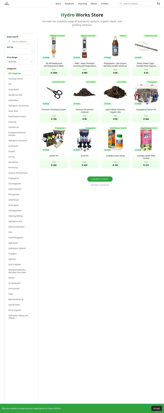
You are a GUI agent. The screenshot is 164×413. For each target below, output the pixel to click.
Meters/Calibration (16, 226)
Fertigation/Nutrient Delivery (17, 133)
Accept (156, 408)
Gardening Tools (15, 95)
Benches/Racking (15, 299)
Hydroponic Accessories (18, 105)
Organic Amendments (17, 173)
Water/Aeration (15, 189)
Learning (82, 3)
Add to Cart (56, 72)
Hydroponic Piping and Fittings (18, 316)
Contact (104, 3)
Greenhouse (13, 200)
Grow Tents (13, 111)
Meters (11, 278)
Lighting (12, 259)
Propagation (13, 178)
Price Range (12, 57)
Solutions (69, 3)
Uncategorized (14, 183)
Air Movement (14, 283)
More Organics (14, 310)
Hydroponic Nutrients (17, 140)
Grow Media (13, 89)
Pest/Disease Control (17, 116)
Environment (13, 288)
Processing (13, 167)
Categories (11, 68)
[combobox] (21, 51)
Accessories (13, 146)
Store (58, 3)
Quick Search (12, 37)
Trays (10, 294)
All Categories (14, 73)
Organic (11, 151)
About (94, 3)
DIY (9, 84)
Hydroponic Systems (17, 248)
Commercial (13, 127)
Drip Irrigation (14, 264)
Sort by (10, 47)
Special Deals (14, 304)
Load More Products (100, 179)
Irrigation (12, 253)
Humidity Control (15, 78)
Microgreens (13, 194)
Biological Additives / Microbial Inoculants (17, 271)
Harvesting (13, 162)
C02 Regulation (15, 210)
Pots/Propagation (15, 237)
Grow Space (13, 205)
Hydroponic (13, 243)
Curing (11, 156)
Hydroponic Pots (15, 221)
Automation (13, 100)
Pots (10, 232)
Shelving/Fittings (15, 216)
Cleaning (12, 122)
